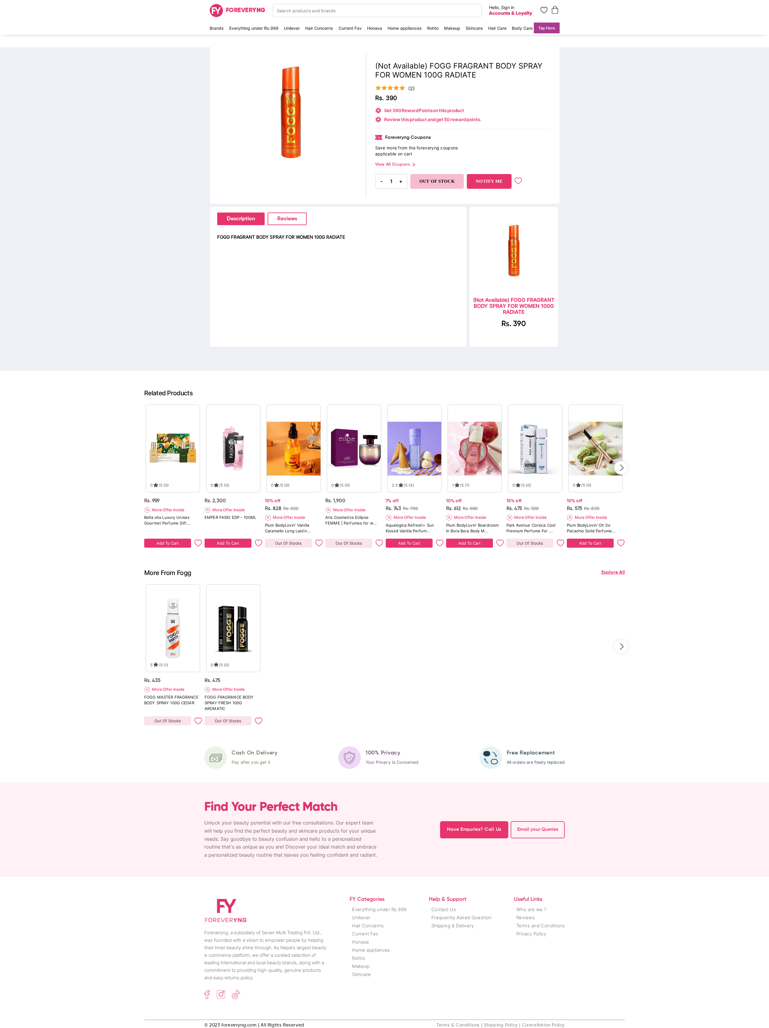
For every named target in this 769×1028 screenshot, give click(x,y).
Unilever (292, 28)
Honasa (374, 28)
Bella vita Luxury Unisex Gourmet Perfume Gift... (167, 520)
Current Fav (350, 28)
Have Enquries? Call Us (474, 829)
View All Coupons (392, 164)
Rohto (433, 28)
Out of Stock (437, 181)
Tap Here (546, 28)
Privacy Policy (531, 934)
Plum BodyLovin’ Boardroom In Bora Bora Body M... (472, 528)
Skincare (474, 28)
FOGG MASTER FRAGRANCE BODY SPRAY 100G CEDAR (171, 700)
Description (241, 219)
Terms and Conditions (540, 926)
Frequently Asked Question (461, 917)
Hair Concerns (319, 28)
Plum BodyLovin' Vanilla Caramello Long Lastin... (288, 528)
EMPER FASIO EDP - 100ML (230, 517)
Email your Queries (537, 829)
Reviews (287, 219)
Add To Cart (168, 543)
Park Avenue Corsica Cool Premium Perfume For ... (530, 528)
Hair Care (497, 28)
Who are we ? (531, 909)
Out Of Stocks (288, 543)
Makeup (452, 28)
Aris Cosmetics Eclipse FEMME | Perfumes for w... (351, 520)
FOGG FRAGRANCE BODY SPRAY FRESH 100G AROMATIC (229, 703)
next (621, 468)
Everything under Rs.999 (253, 28)
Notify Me (489, 181)
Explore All (613, 572)
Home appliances (405, 28)
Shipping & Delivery (452, 926)
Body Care (522, 28)
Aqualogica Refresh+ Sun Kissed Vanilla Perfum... (410, 528)
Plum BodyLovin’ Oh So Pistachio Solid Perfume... (591, 528)
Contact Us (443, 909)
